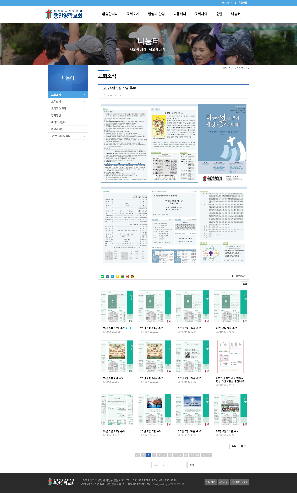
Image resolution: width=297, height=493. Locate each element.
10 (197, 455)
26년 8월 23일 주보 (151, 328)
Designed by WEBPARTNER (168, 484)
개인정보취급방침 (239, 482)
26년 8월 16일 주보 (189, 328)
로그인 (233, 2)
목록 (245, 284)
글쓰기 (244, 446)
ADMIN (223, 482)
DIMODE (210, 482)
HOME (225, 2)
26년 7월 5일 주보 (151, 431)
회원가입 (243, 2)
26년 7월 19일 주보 (189, 378)
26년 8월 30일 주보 (113, 328)
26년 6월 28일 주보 (189, 431)
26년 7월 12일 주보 (113, 431)
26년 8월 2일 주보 (113, 378)
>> (209, 455)
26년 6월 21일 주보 (227, 431)
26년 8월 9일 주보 (226, 328)
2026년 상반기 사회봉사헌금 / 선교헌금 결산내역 (230, 380)
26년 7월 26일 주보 (151, 378)
